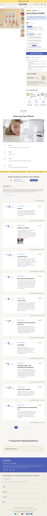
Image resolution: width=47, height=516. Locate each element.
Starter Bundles (7, 7)
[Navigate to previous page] (12, 427)
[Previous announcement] (3, 1)
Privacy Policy (25, 511)
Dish (34, 7)
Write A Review (34, 180)
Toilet (38, 7)
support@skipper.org (29, 507)
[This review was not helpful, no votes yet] (42, 220)
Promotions (31, 511)
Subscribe (42, 479)
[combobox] (39, 200)
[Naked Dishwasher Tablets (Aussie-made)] (28, 94)
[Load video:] (23, 130)
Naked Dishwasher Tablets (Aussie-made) (33, 94)
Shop (4, 486)
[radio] (29, 27)
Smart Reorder (14, 7)
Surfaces (42, 7)
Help (4, 501)
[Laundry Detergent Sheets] (42, 94)
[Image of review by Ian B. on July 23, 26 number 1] (20, 241)
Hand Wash (26, 7)
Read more (26, 237)
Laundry (30, 7)
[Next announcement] (45, 1)
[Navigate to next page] (34, 427)
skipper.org (23, 507)
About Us (5, 491)
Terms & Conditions (17, 511)
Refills (21, 7)
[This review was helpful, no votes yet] (40, 220)
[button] (44, 4)
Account (5, 496)
